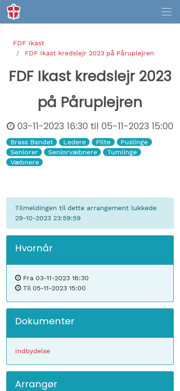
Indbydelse (32, 351)
